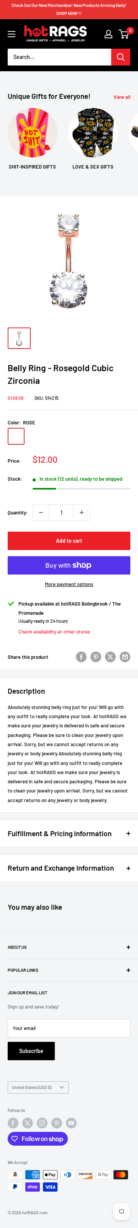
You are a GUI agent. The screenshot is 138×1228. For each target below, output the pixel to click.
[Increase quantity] (82, 512)
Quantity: (18, 512)
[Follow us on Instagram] (42, 1123)
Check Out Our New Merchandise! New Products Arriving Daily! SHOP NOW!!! (69, 9)
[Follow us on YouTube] (71, 1123)
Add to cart (69, 540)
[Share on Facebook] (81, 657)
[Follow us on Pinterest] (56, 1123)
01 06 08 (15, 398)
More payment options (69, 584)
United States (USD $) (31, 1087)
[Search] (120, 57)
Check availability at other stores (54, 632)
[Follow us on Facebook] (13, 1123)
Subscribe (31, 1051)
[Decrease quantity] (41, 512)
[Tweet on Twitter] (110, 657)
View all (121, 97)
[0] (124, 34)
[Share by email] (125, 657)
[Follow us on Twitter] (27, 1123)
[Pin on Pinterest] (95, 657)
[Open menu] (11, 34)
